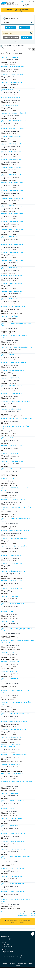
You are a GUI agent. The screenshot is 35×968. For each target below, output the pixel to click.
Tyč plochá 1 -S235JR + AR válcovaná (12, 128)
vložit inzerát (25, 27)
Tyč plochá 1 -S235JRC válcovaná (11, 268)
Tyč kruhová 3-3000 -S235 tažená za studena (15, 530)
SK (26, 2)
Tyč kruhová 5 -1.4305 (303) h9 (10, 826)
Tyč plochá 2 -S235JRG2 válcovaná (12, 386)
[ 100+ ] (31, 913)
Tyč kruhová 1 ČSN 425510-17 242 (11, 82)
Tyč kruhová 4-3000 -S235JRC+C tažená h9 (14, 729)
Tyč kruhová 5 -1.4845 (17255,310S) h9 (13, 891)
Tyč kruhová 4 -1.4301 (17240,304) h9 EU (13, 588)
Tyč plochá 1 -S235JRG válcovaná (11, 283)
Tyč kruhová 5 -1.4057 (7, 808)
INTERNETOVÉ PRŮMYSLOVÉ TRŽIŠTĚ (9, 4)
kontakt (4, 949)
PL (29, 2)
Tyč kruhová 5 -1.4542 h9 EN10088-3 (12, 868)
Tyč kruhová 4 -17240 (7, 652)
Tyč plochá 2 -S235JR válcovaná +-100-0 (14, 362)
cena (20, 53)
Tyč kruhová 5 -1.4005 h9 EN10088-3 (12, 801)
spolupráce (5, 953)
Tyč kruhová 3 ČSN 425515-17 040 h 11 (13, 499)
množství (15, 53)
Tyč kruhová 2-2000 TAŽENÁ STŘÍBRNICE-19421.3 (16, 347)
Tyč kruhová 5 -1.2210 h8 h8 (9, 793)
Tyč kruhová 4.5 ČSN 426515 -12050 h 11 (13, 737)
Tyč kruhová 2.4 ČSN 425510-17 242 (12, 393)
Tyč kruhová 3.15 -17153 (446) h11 (11, 563)
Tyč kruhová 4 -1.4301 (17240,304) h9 (12, 580)
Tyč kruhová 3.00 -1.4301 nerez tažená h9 (14, 546)
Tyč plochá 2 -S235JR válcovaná (11, 355)
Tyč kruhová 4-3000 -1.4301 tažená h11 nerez (15, 714)
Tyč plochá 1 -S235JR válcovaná (11, 136)
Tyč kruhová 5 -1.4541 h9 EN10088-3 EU (13, 849)
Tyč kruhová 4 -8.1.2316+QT (9, 671)
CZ (22, 2)
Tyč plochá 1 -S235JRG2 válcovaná (12, 291)
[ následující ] (22, 915)
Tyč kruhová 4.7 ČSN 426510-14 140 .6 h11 (14, 754)
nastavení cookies (17, 958)
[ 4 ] (26, 913)
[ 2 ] (21, 913)
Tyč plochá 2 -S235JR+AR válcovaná (12, 370)
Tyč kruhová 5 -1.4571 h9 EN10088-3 (12, 876)
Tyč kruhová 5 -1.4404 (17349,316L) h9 (13, 833)
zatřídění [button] (6, 22)
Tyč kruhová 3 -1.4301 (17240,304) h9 (12, 445)
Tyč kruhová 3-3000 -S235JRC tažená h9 (14, 538)
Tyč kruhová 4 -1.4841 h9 (8, 621)
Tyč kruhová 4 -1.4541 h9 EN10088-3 (12, 604)
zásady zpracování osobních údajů (12, 956)
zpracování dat (6, 958)
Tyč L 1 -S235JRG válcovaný (9, 105)
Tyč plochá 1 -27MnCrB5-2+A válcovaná (13, 113)
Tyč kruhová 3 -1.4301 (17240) (10, 453)
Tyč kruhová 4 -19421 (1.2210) (10, 661)
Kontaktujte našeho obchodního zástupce (18, 10)
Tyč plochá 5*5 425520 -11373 (10, 764)
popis (2, 53)
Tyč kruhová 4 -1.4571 (7, 611)
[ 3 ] (23, 913)
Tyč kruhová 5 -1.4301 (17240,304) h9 (12, 818)
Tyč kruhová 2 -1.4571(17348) (10, 316)
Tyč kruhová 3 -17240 (7, 478)
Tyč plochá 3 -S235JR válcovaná (11, 555)
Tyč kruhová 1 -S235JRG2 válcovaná (12, 74)
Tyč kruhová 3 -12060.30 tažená (11, 469)
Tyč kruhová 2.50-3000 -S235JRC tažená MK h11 (16, 401)
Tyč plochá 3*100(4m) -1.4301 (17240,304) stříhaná (17, 418)
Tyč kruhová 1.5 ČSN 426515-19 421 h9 (13, 306)
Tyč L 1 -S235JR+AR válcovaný (10, 90)
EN (33, 2)
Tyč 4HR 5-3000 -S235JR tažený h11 (12, 773)
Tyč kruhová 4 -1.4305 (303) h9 (10, 596)
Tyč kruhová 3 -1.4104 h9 (8, 438)
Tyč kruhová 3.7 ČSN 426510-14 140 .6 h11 (14, 571)
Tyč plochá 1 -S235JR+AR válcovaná (12, 182)
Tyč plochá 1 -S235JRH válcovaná (11, 299)
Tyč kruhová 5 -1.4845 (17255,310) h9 (12, 884)
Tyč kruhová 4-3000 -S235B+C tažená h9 (14, 721)
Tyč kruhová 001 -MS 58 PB (9, 57)
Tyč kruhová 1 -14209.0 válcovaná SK (12, 66)
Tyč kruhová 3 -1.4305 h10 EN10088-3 (12, 461)
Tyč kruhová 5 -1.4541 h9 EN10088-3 (12, 841)
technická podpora (7, 951)
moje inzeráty (11, 27)
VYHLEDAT (26, 37)
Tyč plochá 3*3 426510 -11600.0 (11, 409)
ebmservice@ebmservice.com (10, 939)
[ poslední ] (31, 915)
